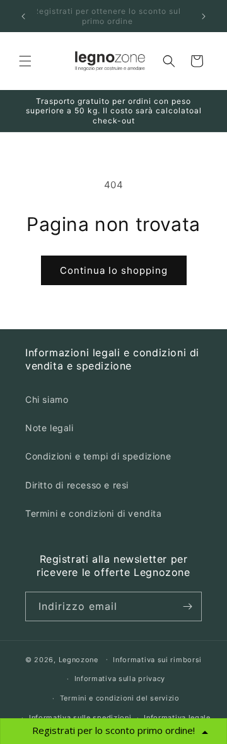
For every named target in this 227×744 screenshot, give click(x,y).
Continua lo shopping (114, 270)
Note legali (49, 427)
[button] (25, 61)
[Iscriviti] (187, 606)
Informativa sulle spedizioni (80, 717)
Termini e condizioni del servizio (120, 698)
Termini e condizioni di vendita (93, 513)
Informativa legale (177, 717)
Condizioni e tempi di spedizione (98, 456)
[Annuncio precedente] (23, 16)
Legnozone (78, 659)
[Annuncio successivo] (204, 16)
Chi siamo (46, 399)
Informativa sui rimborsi (157, 659)
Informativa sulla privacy (120, 678)
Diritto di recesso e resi (77, 485)
